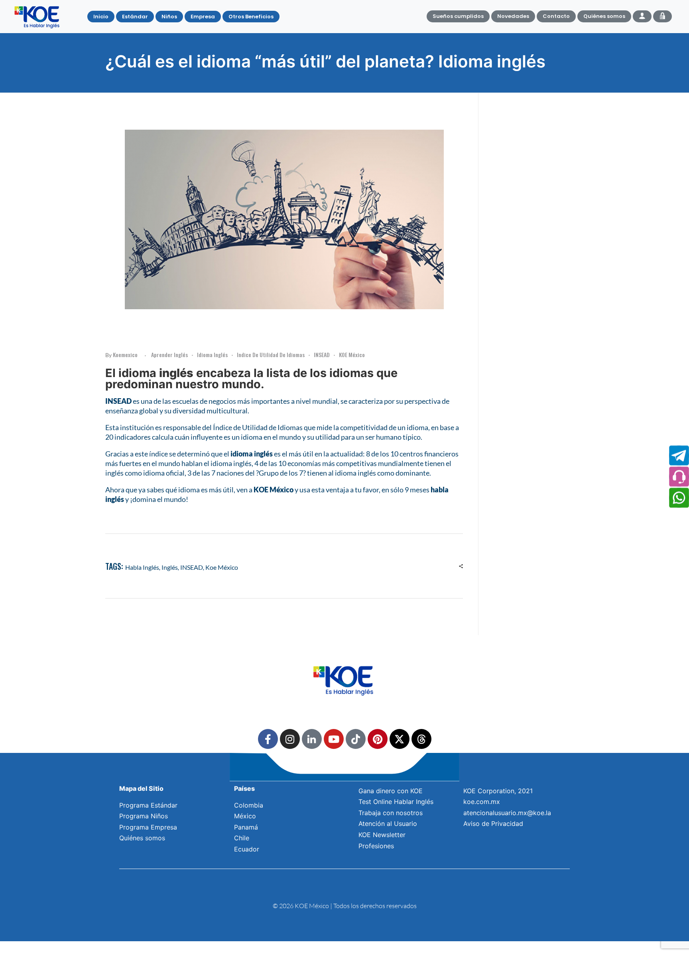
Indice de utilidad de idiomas (271, 354)
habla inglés (142, 567)
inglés (169, 567)
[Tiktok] (356, 739)
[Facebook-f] (268, 739)
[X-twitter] (399, 739)
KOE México (352, 354)
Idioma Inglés (212, 354)
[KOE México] (38, 17)
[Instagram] (290, 739)
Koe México (221, 567)
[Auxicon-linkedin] (312, 739)
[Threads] (421, 739)
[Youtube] (334, 739)
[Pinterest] (378, 739)
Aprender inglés (169, 354)
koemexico (125, 354)
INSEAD (322, 354)
